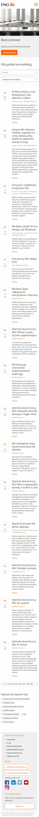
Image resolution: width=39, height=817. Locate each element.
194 (12, 684)
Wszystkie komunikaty (11, 79)
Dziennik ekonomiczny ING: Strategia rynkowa (24, 567)
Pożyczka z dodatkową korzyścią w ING (24, 186)
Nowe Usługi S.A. (9, 722)
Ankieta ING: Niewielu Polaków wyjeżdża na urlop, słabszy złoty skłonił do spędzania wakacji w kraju (23, 135)
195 (16, 684)
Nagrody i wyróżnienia (11, 718)
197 (23, 684)
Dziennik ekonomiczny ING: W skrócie (24, 643)
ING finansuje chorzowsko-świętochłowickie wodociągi (21, 369)
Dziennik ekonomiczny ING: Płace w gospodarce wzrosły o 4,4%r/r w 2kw (25, 484)
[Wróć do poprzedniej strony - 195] (2, 684)
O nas (9, 743)
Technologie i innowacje (11, 714)
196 (20, 684)
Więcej (14, 122)
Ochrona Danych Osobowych (18, 773)
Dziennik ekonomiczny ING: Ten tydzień (24, 601)
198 (27, 684)
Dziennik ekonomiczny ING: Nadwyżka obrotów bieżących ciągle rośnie (24, 411)
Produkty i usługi (9, 703)
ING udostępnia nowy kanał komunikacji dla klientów (23, 446)
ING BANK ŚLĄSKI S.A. (30, 101)
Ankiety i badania (9, 710)
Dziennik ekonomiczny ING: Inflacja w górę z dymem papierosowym (24, 332)
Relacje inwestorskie (14, 746)
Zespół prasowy (9, 52)
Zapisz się (19, 806)
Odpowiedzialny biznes (15, 750)
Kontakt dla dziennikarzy (16, 767)
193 (9, 684)
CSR (24, 714)
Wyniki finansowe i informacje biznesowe (16, 699)
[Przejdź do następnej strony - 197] (36, 684)
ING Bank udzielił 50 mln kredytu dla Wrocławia (25, 228)
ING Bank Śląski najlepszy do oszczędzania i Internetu (25, 292)
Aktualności (11, 740)
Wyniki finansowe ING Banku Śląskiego (23, 525)
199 (31, 684)
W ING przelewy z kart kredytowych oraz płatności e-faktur (23, 94)
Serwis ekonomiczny (14, 753)
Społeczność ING (13, 756)
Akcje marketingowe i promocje (13, 707)
